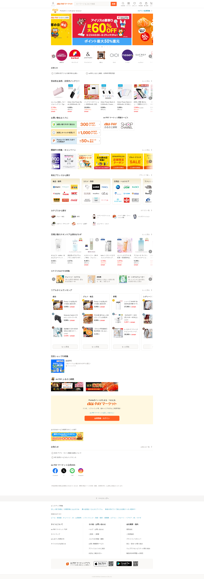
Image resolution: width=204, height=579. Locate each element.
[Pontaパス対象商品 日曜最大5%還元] (107, 46)
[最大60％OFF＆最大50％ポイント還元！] (102, 29)
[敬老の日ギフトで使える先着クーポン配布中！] (96, 46)
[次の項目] (150, 161)
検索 (113, 4)
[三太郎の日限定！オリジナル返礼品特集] (99, 46)
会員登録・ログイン (102, 418)
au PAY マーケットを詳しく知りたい (102, 413)
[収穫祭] (104, 46)
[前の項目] (53, 161)
